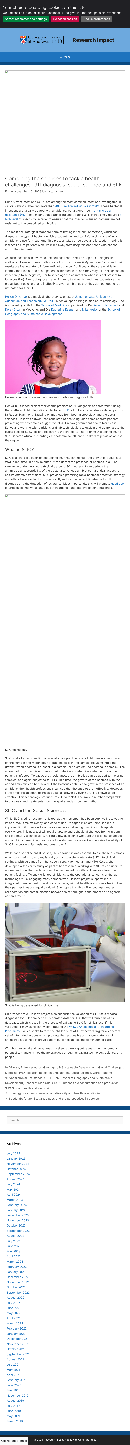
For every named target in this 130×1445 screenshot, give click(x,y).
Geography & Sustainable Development (69, 1067)
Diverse (14, 1067)
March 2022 (15, 1323)
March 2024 (15, 1200)
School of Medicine (54, 305)
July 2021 (13, 1364)
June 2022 (14, 1308)
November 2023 (18, 1220)
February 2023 (17, 1266)
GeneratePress (87, 1439)
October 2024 (16, 1169)
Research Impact (93, 40)
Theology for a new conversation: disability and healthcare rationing (55, 1093)
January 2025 (16, 1158)
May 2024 (13, 1189)
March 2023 (15, 1261)
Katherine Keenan (63, 309)
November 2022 (18, 1282)
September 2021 (18, 1354)
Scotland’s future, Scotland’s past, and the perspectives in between (55, 1098)
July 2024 (13, 1184)
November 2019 (18, 1395)
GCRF (48, 1078)
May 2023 (13, 1251)
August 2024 (15, 1179)
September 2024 (18, 1174)
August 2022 (15, 1297)
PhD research (28, 1072)
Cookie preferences (96, 19)
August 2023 (15, 1235)
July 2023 (13, 1241)
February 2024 (17, 1205)
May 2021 (13, 1369)
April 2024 (14, 1194)
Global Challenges (110, 1067)
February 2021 (16, 1380)
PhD (56, 1078)
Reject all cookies (65, 19)
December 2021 (17, 1338)
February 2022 (17, 1328)
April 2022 (14, 1318)
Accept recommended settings (26, 19)
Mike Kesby (90, 309)
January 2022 (16, 1333)
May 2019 (13, 1416)
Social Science (81, 1072)
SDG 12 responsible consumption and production (85, 1083)
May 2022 (13, 1313)
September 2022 (18, 1292)
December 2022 (18, 1277)
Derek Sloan (13, 309)
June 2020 (14, 1385)
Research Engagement (54, 1072)
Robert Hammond (105, 305)
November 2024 (18, 1163)
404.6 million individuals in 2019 (77, 206)
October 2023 (16, 1225)
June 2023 (14, 1246)
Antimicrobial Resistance (25, 1078)
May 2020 (13, 1390)
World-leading (102, 1072)
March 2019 (15, 1421)
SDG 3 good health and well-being (28, 1088)
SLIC (66, 410)
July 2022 (13, 1303)
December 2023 (18, 1215)
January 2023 (16, 1272)
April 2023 (14, 1256)
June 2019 (14, 1411)
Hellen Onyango (16, 296)
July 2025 (13, 1153)
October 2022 (16, 1287)
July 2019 (13, 1406)
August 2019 (15, 1400)
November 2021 (17, 1344)
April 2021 (13, 1375)
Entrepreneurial (31, 1067)
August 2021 (15, 1359)
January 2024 (16, 1210)
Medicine (11, 1072)
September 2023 (18, 1230)
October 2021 (16, 1349)
